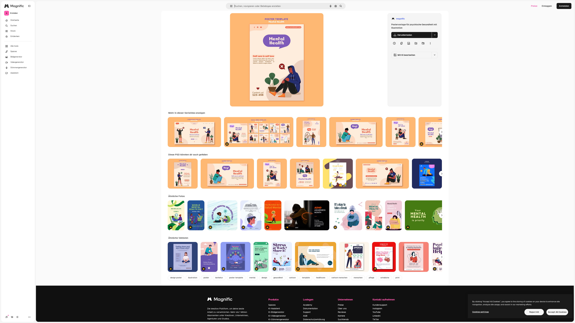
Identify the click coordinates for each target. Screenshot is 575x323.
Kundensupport (380, 305)
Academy (307, 305)
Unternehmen (345, 299)
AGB (305, 315)
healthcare (320, 277)
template (306, 277)
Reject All (534, 312)
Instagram (377, 308)
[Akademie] (12, 317)
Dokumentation (310, 308)
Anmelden (564, 6)
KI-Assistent (274, 308)
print (397, 277)
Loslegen (308, 299)
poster (206, 277)
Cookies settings (480, 312)
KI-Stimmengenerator (278, 319)
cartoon (292, 277)
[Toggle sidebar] (29, 6)
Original (249, 18)
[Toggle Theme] (17, 317)
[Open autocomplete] (230, 6)
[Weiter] (441, 132)
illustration (192, 277)
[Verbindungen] (6, 317)
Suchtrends (343, 319)
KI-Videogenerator (277, 315)
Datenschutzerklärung (314, 319)
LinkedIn (376, 315)
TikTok (376, 319)
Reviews (342, 312)
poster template (236, 277)
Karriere (341, 315)
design (264, 277)
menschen (358, 277)
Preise (534, 6)
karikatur (219, 277)
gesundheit (278, 277)
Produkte (273, 299)
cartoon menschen (339, 277)
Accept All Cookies (557, 312)
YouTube (376, 312)
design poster (176, 277)
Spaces (272, 305)
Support (307, 312)
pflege (371, 277)
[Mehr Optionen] (430, 43)
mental (252, 277)
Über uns (342, 308)
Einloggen (547, 6)
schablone (384, 277)
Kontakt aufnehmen (384, 299)
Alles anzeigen (197, 113)
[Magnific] (219, 300)
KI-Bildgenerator (276, 312)
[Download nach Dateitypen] (435, 35)
